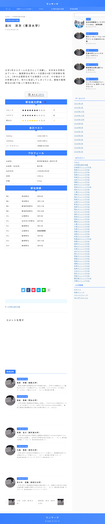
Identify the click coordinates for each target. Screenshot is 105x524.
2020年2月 (78, 152)
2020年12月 (79, 112)
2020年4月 (78, 144)
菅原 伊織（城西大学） (28, 382)
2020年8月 (78, 128)
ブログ (41, 9)
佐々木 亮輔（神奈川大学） (30, 482)
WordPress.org (81, 298)
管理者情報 (74, 9)
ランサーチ (52, 3)
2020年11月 (79, 116)
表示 (41, 94)
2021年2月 (78, 104)
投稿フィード (79, 292)
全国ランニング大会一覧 (25, 9)
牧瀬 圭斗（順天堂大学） (29, 432)
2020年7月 (78, 132)
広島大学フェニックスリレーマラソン (94, 54)
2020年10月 (79, 120)
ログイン (77, 289)
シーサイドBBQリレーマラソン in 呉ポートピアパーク (95, 84)
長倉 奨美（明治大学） (28, 400)
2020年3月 (78, 148)
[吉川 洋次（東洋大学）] (39, 290)
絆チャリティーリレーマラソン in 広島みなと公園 (95, 38)
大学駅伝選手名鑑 (57, 9)
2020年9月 (78, 124)
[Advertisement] (36, 46)
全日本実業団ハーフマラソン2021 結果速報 (95, 23)
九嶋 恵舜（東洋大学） (28, 450)
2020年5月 (78, 140)
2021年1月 (78, 108)
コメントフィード (81, 295)
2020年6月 (78, 136)
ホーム (8, 9)
